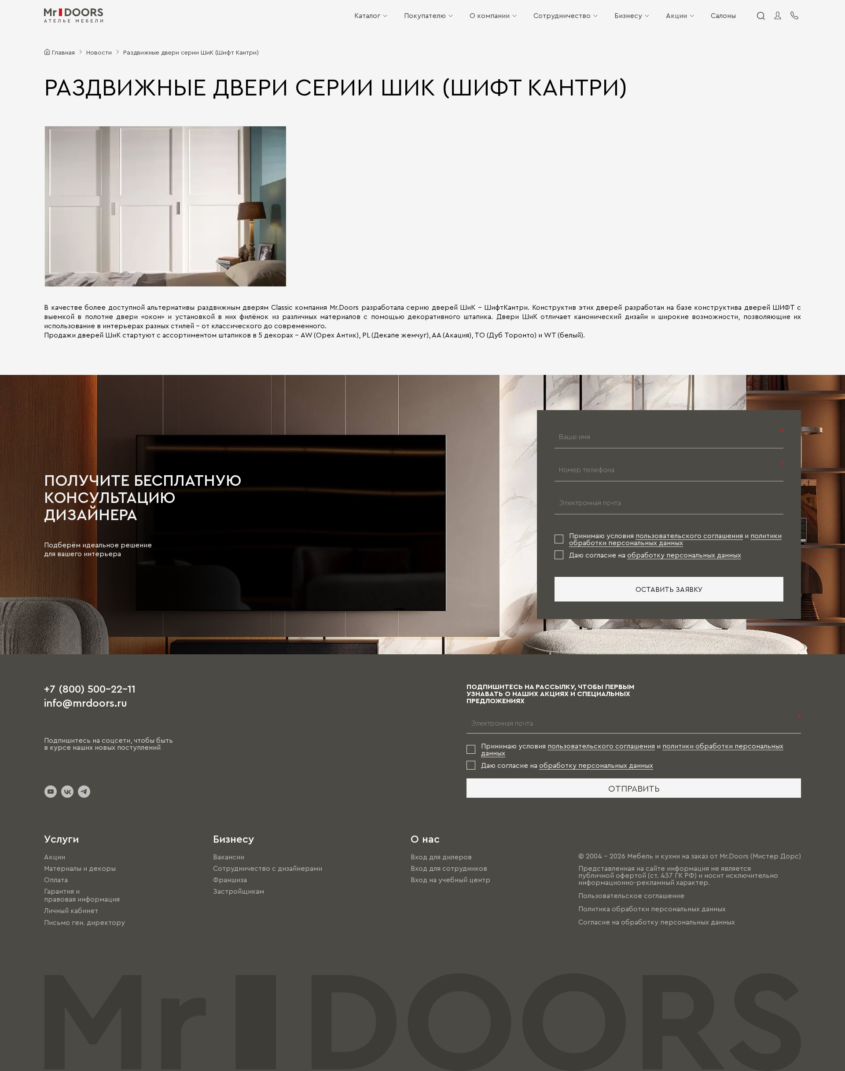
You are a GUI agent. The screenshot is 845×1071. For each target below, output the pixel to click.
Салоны (723, 15)
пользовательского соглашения (689, 535)
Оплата (56, 879)
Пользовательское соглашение (631, 895)
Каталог (367, 15)
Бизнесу (628, 15)
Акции (676, 15)
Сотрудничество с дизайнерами (267, 868)
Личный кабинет (71, 910)
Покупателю (425, 15)
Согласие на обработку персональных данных (656, 921)
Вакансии (228, 856)
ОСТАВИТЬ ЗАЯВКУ (669, 589)
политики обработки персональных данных (675, 539)
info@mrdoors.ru (85, 702)
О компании (490, 15)
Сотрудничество (562, 15)
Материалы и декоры (80, 868)
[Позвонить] (794, 15)
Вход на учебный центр (450, 879)
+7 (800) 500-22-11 (90, 688)
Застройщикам (238, 891)
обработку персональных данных (684, 554)
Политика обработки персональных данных (652, 908)
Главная (63, 52)
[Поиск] (760, 15)
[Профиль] (777, 15)
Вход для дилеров (441, 856)
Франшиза (230, 879)
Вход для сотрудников (449, 868)
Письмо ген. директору (84, 922)
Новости (99, 52)
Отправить (634, 788)
